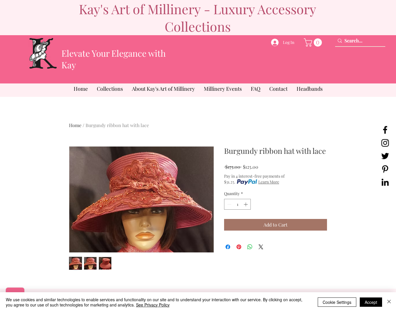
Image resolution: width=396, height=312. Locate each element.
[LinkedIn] (385, 182)
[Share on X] (260, 246)
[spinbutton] (237, 204)
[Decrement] (228, 204)
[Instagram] (385, 143)
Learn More (268, 182)
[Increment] (246, 204)
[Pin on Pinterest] (238, 246)
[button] (314, 42)
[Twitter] (385, 156)
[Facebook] (385, 130)
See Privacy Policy (153, 305)
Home (75, 125)
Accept (371, 302)
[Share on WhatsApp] (249, 246)
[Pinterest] (385, 169)
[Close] (389, 302)
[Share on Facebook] (227, 246)
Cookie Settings (337, 302)
